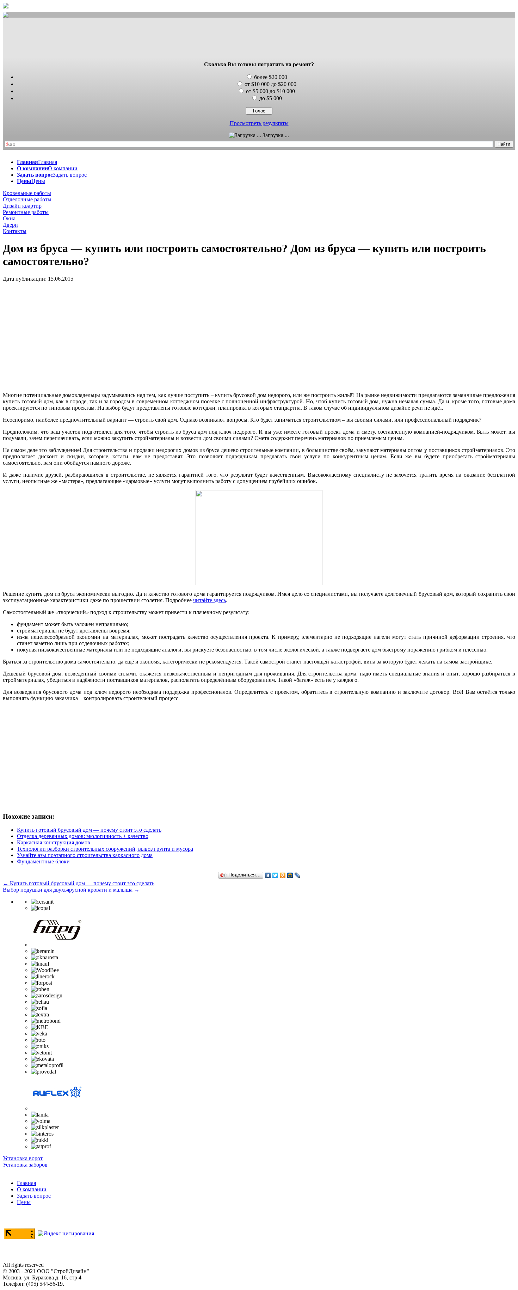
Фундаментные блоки (43, 861)
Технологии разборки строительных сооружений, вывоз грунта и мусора (105, 849)
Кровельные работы (27, 193)
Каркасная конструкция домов (53, 842)
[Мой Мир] (290, 875)
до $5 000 (270, 98)
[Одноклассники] (282, 875)
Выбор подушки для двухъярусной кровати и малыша (71, 890)
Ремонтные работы (26, 212)
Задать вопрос (34, 1196)
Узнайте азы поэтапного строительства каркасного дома (85, 855)
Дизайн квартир (22, 206)
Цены (24, 1202)
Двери (10, 225)
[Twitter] (275, 875)
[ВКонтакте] (268, 875)
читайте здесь (209, 600)
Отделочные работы (27, 199)
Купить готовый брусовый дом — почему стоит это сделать (89, 830)
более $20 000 (270, 77)
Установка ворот (23, 1158)
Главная (26, 1183)
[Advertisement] (259, 40)
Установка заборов (25, 1165)
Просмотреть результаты (259, 123)
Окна (9, 218)
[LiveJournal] (297, 875)
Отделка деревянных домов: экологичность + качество (82, 836)
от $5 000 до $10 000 (270, 91)
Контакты (14, 231)
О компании (32, 1189)
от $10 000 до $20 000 (270, 84)
